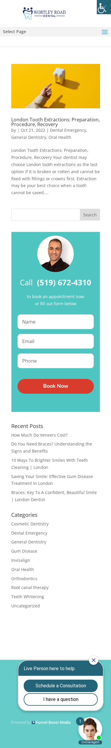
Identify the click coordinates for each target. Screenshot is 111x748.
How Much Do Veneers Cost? (39, 435)
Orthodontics (24, 578)
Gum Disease (24, 551)
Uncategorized (25, 606)
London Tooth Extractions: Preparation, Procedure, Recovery (55, 122)
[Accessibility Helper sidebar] (104, 7)
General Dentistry (28, 137)
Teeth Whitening (27, 596)
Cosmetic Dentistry (30, 524)
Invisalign (20, 560)
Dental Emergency (68, 130)
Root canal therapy (30, 587)
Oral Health (60, 137)
